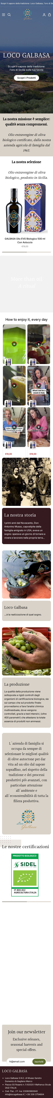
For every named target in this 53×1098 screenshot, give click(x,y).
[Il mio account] (43, 14)
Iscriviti (39, 1061)
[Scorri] (26, 109)
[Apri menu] (2, 14)
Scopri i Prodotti (26, 77)
